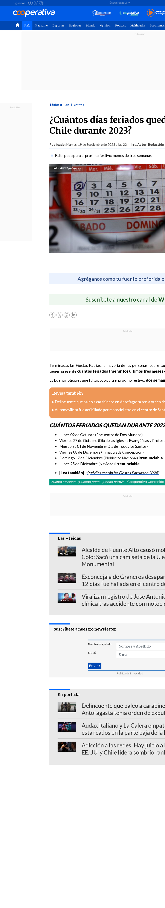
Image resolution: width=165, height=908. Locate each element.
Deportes (58, 25)
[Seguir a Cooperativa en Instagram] (41, 3)
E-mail (92, 652)
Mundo (90, 25)
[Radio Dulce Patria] (101, 13)
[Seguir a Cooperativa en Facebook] (30, 3)
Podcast (120, 25)
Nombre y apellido (100, 644)
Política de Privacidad (130, 673)
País (27, 25)
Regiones (75, 25)
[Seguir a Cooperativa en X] (36, 3)
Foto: (56, 168)
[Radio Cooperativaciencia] (129, 13)
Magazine (41, 25)
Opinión (105, 25)
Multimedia (137, 25)
